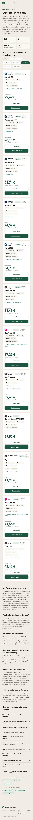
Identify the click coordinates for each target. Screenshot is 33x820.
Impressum (5, 810)
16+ (19, 59)
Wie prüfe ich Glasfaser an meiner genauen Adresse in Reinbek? (14, 772)
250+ (7, 66)
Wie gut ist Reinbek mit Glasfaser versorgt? (15, 727)
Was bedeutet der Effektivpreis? (11, 760)
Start (3, 9)
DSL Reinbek (17, 780)
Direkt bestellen (15, 108)
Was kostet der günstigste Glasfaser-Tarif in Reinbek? (14, 722)
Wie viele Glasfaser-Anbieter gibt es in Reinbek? (13, 715)
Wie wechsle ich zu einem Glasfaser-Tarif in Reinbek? (15, 754)
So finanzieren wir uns (21, 812)
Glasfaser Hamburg (9, 793)
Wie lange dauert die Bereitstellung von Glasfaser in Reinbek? (13, 744)
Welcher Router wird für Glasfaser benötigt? (12, 737)
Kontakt (29, 810)
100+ (25, 62)
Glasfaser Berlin (8, 790)
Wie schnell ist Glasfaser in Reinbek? (13, 732)
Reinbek (7, 9)
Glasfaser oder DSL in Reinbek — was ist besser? (14, 765)
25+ (7, 62)
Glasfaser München (20, 790)
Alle (12, 59)
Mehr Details (16, 103)
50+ (16, 62)
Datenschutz (13, 810)
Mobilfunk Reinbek (8, 784)
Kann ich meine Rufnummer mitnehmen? (14, 749)
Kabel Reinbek (7, 780)
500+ (17, 66)
